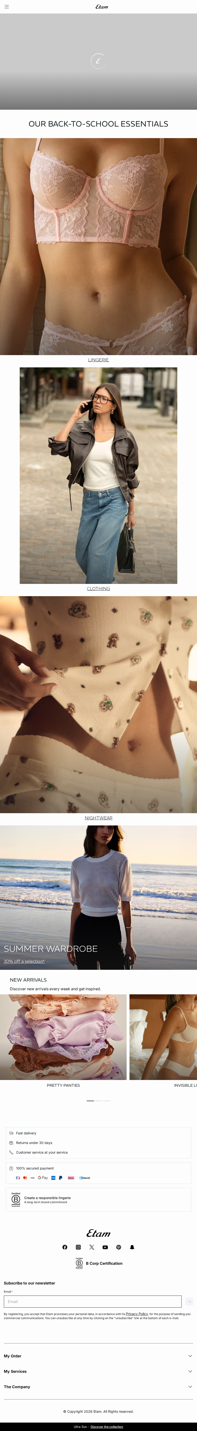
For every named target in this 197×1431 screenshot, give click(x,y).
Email (8, 1291)
